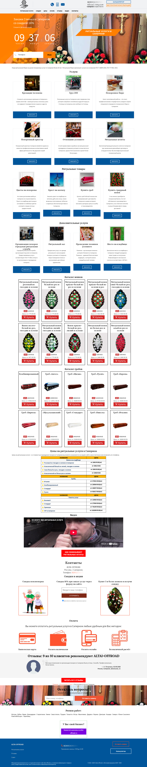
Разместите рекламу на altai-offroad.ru (74, 731)
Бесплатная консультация (118, 5)
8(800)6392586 (95, 2)
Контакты (75, 11)
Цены (45, 11)
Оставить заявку (121, 744)
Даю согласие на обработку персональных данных (75, 601)
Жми (49, 55)
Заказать (32, 115)
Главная (55, 684)
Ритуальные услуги (26, 11)
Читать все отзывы (73, 680)
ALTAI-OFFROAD (17, 744)
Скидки (38, 11)
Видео (67, 11)
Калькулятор (118, 2)
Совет (13, 757)
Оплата (52, 11)
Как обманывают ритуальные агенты (74, 553)
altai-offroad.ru (48, 763)
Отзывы (59, 11)
